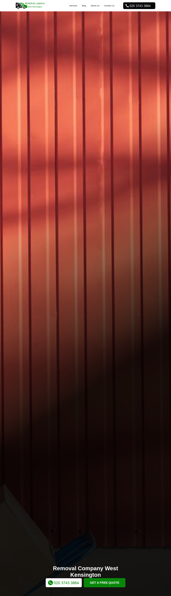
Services (73, 6)
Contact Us (109, 6)
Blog (84, 6)
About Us (95, 6)
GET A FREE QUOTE (104, 582)
